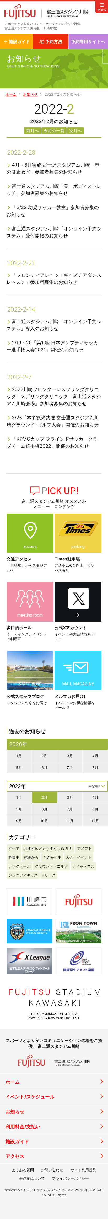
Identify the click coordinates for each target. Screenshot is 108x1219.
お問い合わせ (52, 1170)
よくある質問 (23, 1170)
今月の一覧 (54, 130)
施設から (31, 857)
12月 (95, 821)
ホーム (11, 94)
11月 (69, 821)
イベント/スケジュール (30, 1096)
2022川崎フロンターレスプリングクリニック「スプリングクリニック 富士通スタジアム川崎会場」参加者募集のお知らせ (54, 396)
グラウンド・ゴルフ (51, 866)
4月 (95, 755)
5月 (19, 767)
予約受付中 (52, 857)
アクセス (15, 1156)
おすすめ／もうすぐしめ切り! (48, 848)
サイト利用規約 (83, 1170)
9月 (19, 821)
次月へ (75, 130)
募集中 (13, 857)
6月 (44, 767)
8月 (95, 767)
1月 (19, 755)
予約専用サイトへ (88, 41)
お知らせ (30, 94)
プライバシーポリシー (70, 1178)
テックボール (19, 866)
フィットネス (83, 866)
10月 (44, 821)
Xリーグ (49, 875)
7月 (70, 767)
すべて (13, 848)
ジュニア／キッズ (23, 875)
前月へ (32, 130)
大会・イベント (78, 857)
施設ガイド (17, 1141)
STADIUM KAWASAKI (55, 997)
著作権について (32, 1178)
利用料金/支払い (23, 1126)
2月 (44, 755)
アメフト (84, 848)
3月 (70, 755)
